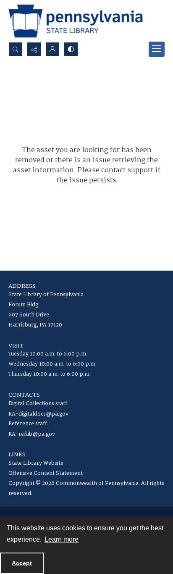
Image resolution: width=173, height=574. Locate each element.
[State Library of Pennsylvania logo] (75, 21)
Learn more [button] (62, 539)
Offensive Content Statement (45, 473)
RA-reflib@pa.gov (31, 434)
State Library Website (35, 463)
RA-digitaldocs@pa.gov (38, 414)
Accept (22, 563)
